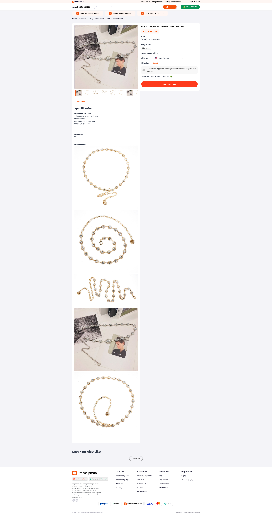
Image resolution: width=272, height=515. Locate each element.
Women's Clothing (86, 18)
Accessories (99, 18)
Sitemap (197, 513)
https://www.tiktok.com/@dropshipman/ (74, 500)
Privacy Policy (188, 513)
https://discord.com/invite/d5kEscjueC (77, 500)
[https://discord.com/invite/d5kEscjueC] (77, 500)
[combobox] (166, 58)
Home (74, 18)
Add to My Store (169, 84)
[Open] (182, 58)
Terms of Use (179, 513)
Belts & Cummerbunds (115, 18)
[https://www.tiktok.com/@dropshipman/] (73, 500)
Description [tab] (80, 101)
